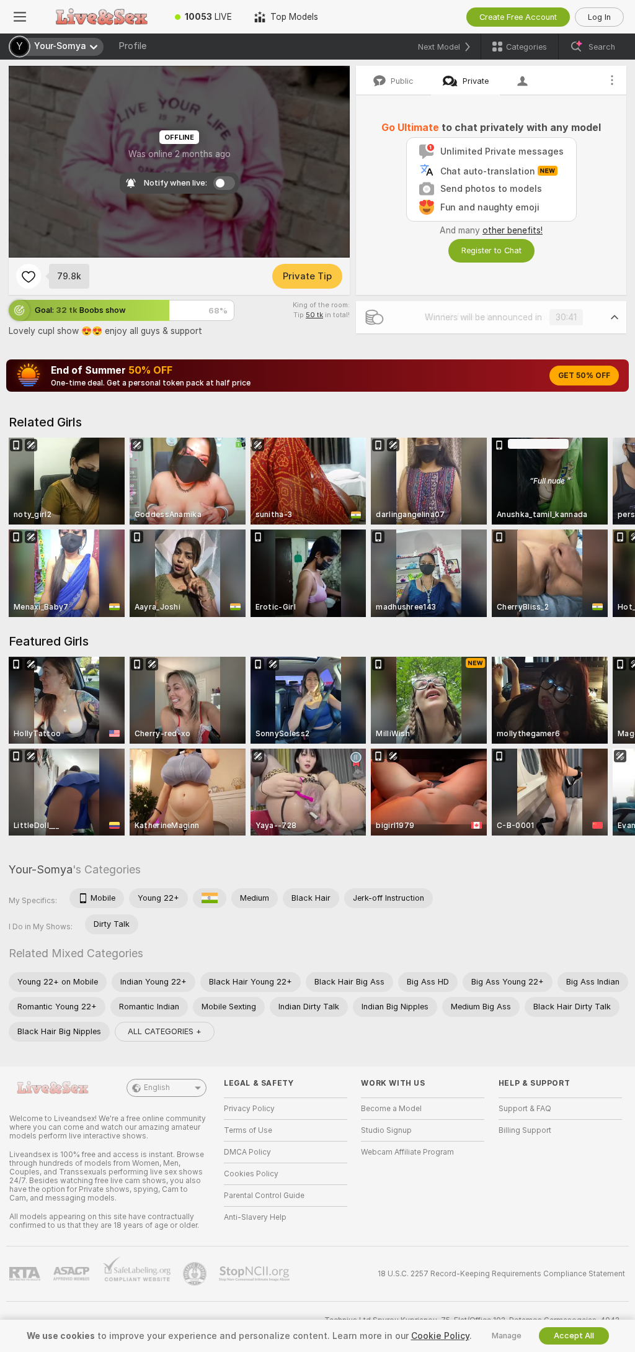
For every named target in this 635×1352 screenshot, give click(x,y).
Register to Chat (491, 250)
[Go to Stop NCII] (255, 1273)
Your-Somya (41, 869)
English (157, 1087)
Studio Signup (386, 1130)
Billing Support (525, 1130)
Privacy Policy (249, 1108)
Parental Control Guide (264, 1195)
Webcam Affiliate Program (407, 1152)
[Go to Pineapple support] (196, 1274)
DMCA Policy (247, 1152)
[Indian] (209, 898)
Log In (599, 17)
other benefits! (512, 230)
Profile (132, 46)
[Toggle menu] (20, 17)
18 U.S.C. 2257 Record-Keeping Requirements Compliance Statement (501, 1273)
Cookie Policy (440, 1336)
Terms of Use (248, 1130)
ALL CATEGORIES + (165, 1031)
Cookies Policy (251, 1173)
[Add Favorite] (28, 276)
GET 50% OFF (584, 375)
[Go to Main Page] (102, 17)
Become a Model (391, 1108)
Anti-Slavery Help (255, 1217)
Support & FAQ (525, 1108)
